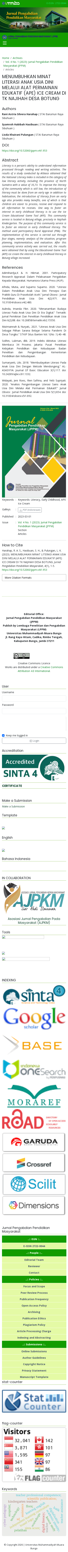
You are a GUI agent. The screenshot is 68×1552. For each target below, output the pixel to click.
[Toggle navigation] (4, 43)
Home (5, 58)
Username (8, 692)
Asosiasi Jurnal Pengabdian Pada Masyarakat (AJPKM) (34, 921)
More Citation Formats (18, 577)
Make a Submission (13, 806)
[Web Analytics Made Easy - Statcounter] (34, 1401)
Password (8, 705)
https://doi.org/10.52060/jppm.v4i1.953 (24, 150)
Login (35, 740)
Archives (17, 58)
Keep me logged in (17, 735)
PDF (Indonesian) (31, 509)
